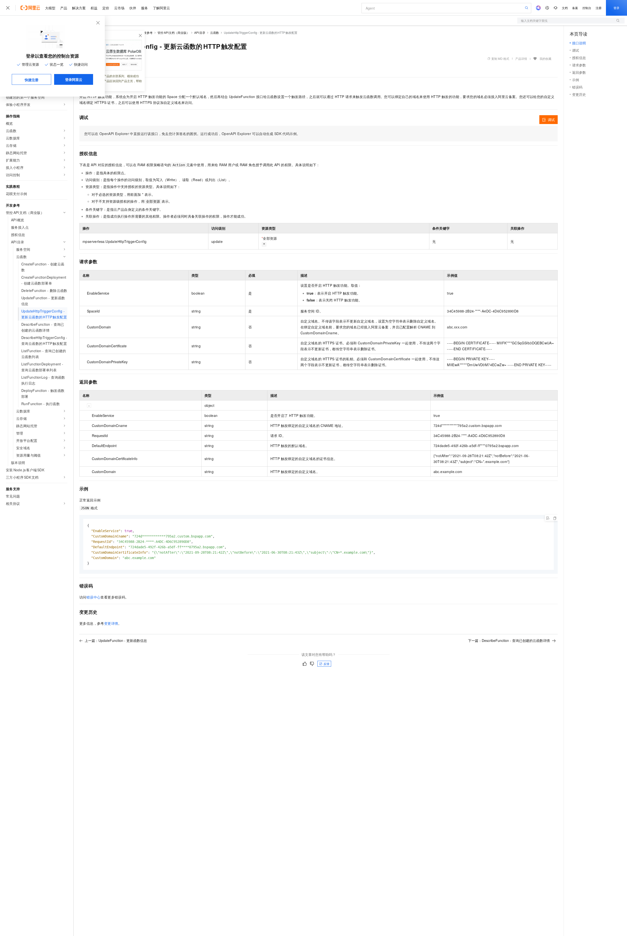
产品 (63, 7)
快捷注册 (31, 79)
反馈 (326, 663)
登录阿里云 (73, 79)
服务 (144, 7)
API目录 (199, 32)
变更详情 (111, 623)
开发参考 (147, 32)
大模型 (50, 7)
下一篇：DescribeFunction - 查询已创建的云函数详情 (509, 640)
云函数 (214, 32)
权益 (94, 7)
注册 (599, 8)
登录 (616, 8)
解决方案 (79, 7)
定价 (105, 7)
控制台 (586, 8)
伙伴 (132, 7)
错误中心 (93, 597)
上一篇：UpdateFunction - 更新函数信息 (116, 640)
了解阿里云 (161, 7)
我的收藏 (545, 58)
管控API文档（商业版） (173, 32)
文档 (565, 8)
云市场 (119, 7)
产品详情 (521, 58)
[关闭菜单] (8, 8)
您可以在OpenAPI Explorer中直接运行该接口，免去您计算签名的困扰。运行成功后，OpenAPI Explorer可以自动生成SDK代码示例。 (192, 133)
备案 (575, 8)
